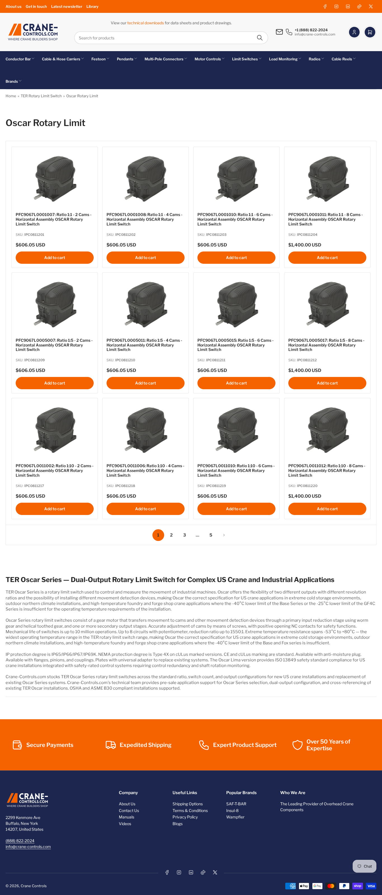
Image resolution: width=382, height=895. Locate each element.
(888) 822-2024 (20, 840)
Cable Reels (342, 59)
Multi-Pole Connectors (164, 59)
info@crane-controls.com (28, 846)
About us (14, 6)
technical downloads (146, 22)
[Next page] (224, 535)
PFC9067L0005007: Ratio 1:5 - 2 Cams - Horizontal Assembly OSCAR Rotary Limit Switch (54, 345)
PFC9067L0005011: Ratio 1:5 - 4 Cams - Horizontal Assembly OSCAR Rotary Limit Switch (144, 345)
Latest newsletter (66, 6)
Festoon (98, 59)
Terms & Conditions (190, 810)
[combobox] (171, 37)
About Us (127, 803)
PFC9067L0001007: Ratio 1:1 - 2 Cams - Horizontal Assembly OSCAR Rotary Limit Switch (53, 219)
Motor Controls (208, 59)
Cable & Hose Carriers (61, 59)
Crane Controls (34, 886)
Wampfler (235, 817)
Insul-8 (232, 810)
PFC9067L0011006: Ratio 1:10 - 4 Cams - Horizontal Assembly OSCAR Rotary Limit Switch (145, 470)
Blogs (178, 823)
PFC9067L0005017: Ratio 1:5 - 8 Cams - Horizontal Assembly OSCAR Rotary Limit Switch (326, 345)
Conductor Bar (18, 59)
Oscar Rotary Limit (82, 96)
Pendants (125, 59)
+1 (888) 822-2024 (311, 30)
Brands (12, 81)
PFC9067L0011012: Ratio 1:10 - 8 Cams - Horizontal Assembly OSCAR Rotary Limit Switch (326, 470)
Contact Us (129, 810)
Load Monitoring (283, 59)
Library (92, 6)
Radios (314, 59)
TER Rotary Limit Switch (41, 96)
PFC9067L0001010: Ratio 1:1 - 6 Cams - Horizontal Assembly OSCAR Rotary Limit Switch (235, 219)
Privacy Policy (185, 817)
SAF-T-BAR (236, 803)
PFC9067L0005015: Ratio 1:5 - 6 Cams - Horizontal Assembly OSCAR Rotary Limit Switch (235, 345)
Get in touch (36, 6)
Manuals (126, 817)
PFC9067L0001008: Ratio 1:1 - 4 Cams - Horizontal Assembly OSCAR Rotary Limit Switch (144, 219)
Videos (125, 823)
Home (11, 96)
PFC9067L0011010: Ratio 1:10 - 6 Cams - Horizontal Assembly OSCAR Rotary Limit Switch (236, 470)
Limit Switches (245, 59)
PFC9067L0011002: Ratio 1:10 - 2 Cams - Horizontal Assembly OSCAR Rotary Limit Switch (54, 470)
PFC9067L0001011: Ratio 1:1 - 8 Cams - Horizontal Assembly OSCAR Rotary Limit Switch (325, 219)
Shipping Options (188, 803)
